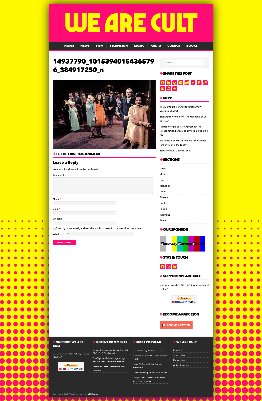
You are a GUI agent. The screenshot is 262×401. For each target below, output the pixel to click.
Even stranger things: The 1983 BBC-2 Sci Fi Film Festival (110, 351)
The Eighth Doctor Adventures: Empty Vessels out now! (181, 109)
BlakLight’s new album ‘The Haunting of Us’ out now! (183, 119)
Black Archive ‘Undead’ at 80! (176, 151)
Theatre (164, 197)
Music (139, 45)
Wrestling (165, 215)
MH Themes (93, 394)
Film (99, 45)
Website (57, 219)
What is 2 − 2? (61, 234)
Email (56, 209)
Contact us (178, 350)
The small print (179, 360)
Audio (156, 45)
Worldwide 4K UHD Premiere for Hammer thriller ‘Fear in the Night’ (183, 143)
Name (56, 199)
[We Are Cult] (131, 39)
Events (163, 220)
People (163, 209)
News (85, 45)
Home (69, 45)
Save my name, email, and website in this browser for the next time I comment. (99, 228)
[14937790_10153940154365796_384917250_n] (104, 147)
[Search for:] (184, 62)
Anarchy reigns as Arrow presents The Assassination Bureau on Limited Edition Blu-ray (184, 131)
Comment (58, 175)
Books (192, 45)
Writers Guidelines (181, 365)
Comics (173, 45)
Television (119, 45)
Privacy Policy (179, 355)
